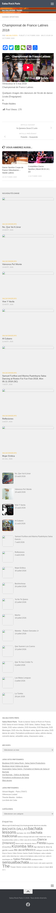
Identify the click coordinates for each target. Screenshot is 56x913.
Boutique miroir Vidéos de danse (15, 766)
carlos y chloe (18, 840)
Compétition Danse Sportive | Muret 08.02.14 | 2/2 (38, 169)
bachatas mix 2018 (23, 833)
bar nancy (47, 836)
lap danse (38, 847)
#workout (37, 825)
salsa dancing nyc (12, 856)
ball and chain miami (36, 836)
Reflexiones (7, 419)
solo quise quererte (45, 863)
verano (24, 867)
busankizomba (7, 840)
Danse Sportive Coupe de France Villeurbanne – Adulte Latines (12, 170)
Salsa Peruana (22, 859)
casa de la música (30, 840)
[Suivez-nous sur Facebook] (28, 904)
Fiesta (41, 843)
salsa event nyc (39, 856)
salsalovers (11, 35)
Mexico (30, 850)
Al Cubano (7, 339)
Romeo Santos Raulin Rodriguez (29, 853)
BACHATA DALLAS (15, 829)
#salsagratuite (28, 825)
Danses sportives (10, 17)
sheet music (33, 863)
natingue (39, 850)
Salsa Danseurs (9, 224)
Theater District (15, 867)
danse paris (20, 843)
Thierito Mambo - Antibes (12, 797)
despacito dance (30, 843)
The (6, 866)
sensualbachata (15, 862)
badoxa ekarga (22, 836)
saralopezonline (37, 859)
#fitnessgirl (6, 825)
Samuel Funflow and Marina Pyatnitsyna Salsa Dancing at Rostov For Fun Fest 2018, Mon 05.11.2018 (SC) (24, 379)
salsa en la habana (26, 856)
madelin (11, 850)
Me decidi (19, 850)
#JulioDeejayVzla (16, 825)
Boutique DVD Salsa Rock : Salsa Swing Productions (23, 763)
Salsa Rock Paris (11, 3)
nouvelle (46, 850)
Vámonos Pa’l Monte (12, 264)
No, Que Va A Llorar (11, 227)
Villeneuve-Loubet (9, 794)
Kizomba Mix (22, 846)
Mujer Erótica (8, 456)
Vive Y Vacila (8, 301)
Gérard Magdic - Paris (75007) (14, 792)
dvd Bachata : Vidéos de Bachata (15, 775)
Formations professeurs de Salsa (15, 778)
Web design (7, 780)
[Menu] (52, 3)
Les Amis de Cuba (9, 800)
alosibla (43, 825)
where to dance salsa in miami (38, 867)
